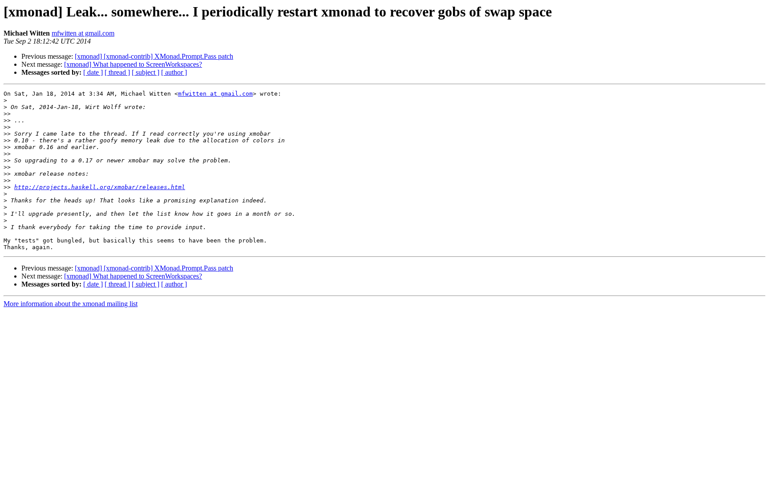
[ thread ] (117, 72)
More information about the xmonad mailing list (71, 303)
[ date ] (93, 72)
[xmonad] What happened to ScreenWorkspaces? (133, 64)
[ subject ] (145, 72)
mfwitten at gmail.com (83, 33)
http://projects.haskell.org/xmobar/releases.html (99, 187)
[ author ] (174, 72)
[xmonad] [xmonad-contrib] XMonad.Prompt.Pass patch (154, 56)
